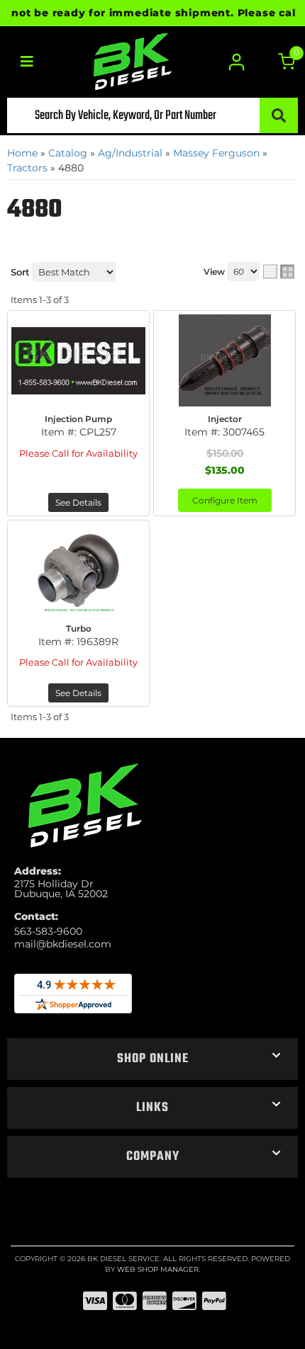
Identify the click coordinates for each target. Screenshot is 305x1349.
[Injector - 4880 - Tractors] (224, 360)
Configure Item (224, 500)
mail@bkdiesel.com (62, 944)
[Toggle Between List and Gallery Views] (278, 272)
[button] (152, 115)
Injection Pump (78, 419)
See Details (78, 502)
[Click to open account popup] (236, 62)
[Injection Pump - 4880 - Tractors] (78, 360)
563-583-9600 (48, 931)
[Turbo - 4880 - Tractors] (78, 570)
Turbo (79, 628)
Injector (225, 419)
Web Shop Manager (158, 1269)
